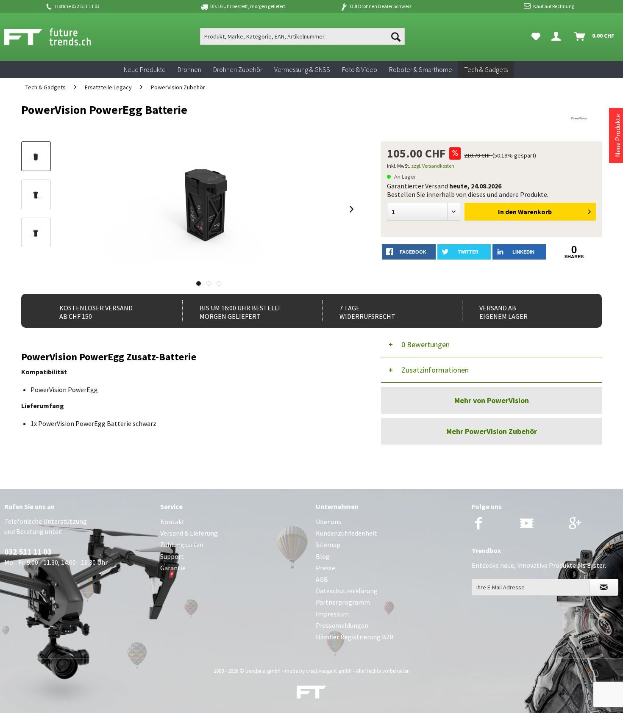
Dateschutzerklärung (347, 590)
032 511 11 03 (28, 552)
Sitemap (328, 544)
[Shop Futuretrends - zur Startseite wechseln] (57, 36)
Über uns (328, 521)
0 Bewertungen (425, 344)
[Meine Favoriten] (536, 36)
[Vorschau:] (36, 194)
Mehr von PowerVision (491, 400)
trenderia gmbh (263, 670)
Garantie (173, 568)
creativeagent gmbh (329, 670)
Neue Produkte (617, 135)
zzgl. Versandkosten (432, 166)
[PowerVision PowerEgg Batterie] (36, 156)
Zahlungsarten (181, 544)
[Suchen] (396, 36)
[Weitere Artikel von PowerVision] (579, 118)
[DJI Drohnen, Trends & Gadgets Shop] (311, 694)
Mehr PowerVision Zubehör (491, 431)
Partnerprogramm (343, 602)
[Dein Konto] (557, 36)
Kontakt (172, 521)
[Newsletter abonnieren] (604, 587)
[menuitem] (302, 36)
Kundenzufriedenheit (346, 533)
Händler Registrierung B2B (355, 637)
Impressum (332, 614)
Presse (325, 568)
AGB (322, 579)
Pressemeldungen (342, 625)
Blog (323, 556)
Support (172, 556)
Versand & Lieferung (189, 533)
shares (574, 256)
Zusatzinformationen (435, 370)
